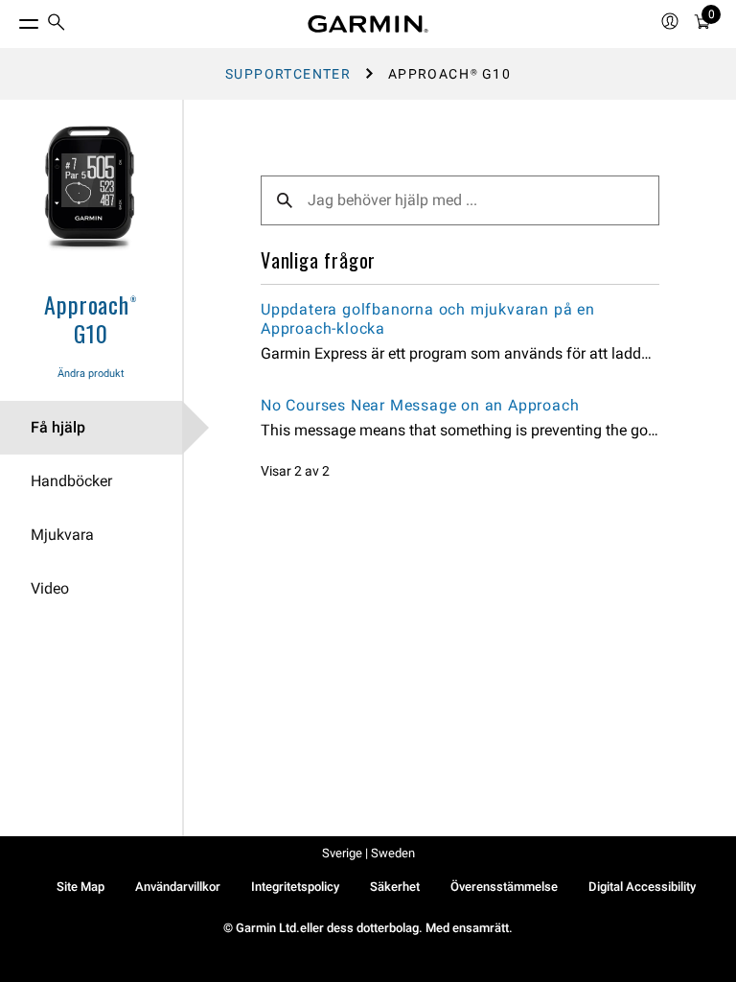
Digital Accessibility (642, 886)
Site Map (80, 886)
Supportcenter (288, 74)
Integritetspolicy (295, 886)
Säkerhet (395, 886)
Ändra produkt (91, 373)
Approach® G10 (90, 318)
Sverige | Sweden (368, 853)
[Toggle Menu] (11, 19)
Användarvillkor (177, 886)
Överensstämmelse (504, 886)
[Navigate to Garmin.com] (368, 24)
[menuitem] (56, 24)
